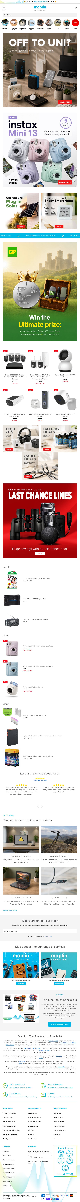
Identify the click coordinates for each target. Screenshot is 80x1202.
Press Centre (7, 1155)
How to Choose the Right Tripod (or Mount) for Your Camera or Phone (59, 861)
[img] (40, 778)
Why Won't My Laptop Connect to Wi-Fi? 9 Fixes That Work (21, 861)
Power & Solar (53, 1041)
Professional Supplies (34, 1117)
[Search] (4, 15)
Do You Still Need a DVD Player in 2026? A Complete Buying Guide (21, 902)
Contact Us (57, 1135)
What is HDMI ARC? (9, 1122)
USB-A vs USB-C (8, 1117)
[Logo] (40, 8)
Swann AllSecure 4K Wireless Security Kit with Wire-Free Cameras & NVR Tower (40, 377)
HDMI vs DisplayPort (9, 1126)
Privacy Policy (48, 936)
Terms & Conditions (9, 1177)
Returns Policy (7, 1181)
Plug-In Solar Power (40, 2)
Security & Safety (44, 1050)
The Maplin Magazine (9, 1139)
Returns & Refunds (59, 1130)
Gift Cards (31, 1130)
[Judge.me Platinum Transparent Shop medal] (69, 1153)
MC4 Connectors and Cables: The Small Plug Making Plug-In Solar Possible (59, 902)
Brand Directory (33, 1126)
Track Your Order (59, 1117)
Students (31, 1135)
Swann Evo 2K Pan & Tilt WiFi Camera (65, 376)
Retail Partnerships (8, 1160)
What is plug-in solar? (9, 1113)
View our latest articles (10, 910)
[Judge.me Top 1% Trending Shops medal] (65, 1168)
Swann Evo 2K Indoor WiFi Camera (65, 415)
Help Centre (57, 1113)
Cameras (59, 1056)
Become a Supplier (8, 1173)
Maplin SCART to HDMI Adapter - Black (34, 599)
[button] (38, 806)
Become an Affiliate (9, 1168)
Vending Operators (8, 1164)
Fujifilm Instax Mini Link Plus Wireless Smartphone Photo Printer (42, 736)
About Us (6, 1151)
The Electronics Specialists (59, 1000)
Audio (41, 1058)
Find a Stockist (32, 1113)
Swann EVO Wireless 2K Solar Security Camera (14, 415)
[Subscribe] (74, 931)
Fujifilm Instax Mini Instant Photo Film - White (36, 578)
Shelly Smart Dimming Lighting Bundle (34, 715)
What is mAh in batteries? (10, 1135)
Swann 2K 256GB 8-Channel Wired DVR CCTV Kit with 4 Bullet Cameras (14, 377)
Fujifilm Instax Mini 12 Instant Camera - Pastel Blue (38, 666)
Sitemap (56, 1139)
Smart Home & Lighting (32, 1048)
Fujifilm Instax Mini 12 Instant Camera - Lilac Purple (38, 646)
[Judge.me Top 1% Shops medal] (69, 1160)
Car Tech (22, 1061)
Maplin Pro (61, 1067)
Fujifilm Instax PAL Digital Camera (33, 687)
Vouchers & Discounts (35, 1139)
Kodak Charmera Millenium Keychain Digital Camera (38, 756)
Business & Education (34, 1122)
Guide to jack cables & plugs (11, 1130)
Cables (20, 1063)
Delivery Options (59, 1122)
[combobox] (40, 15)
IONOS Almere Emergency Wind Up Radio (35, 619)
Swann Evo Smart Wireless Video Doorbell (40, 415)
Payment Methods (59, 1126)
